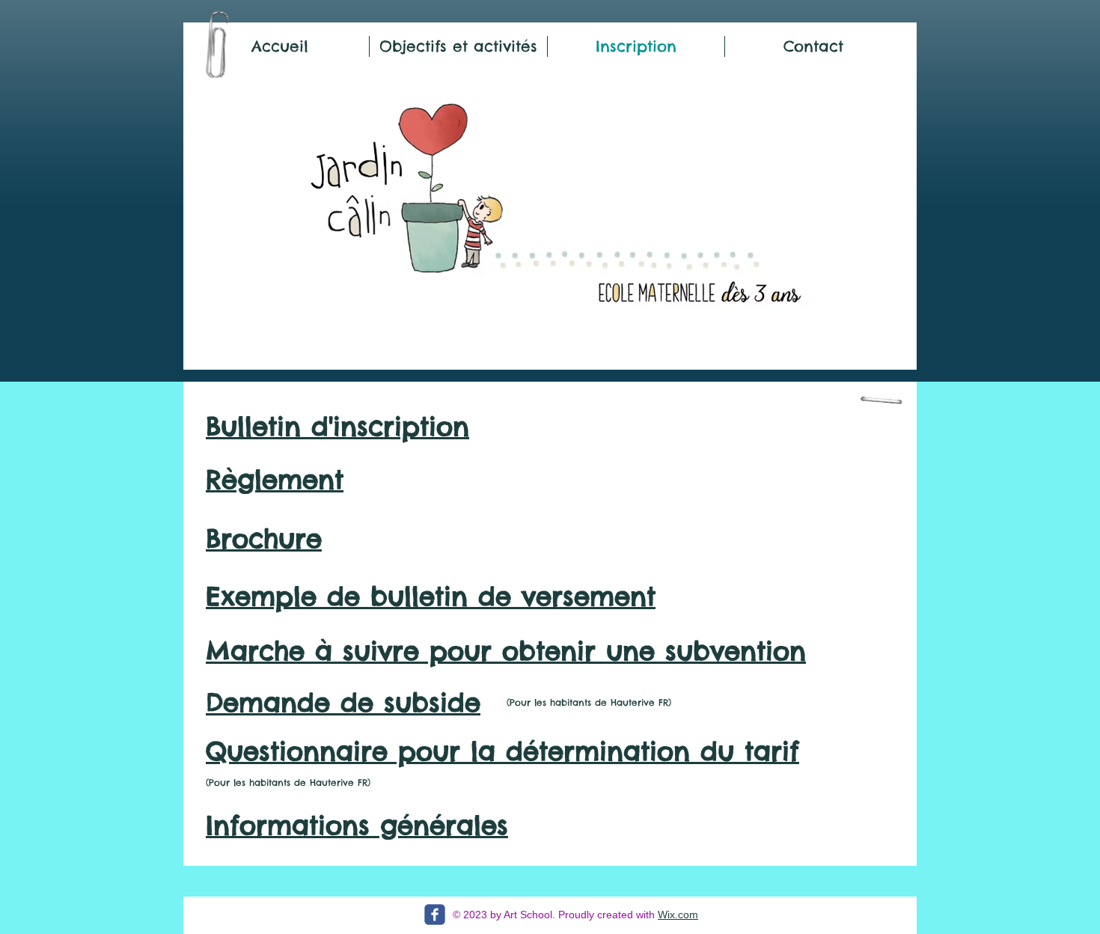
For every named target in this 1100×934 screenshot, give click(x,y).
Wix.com (678, 915)
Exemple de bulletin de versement (431, 596)
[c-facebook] (434, 914)
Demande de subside (343, 702)
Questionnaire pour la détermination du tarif (502, 751)
